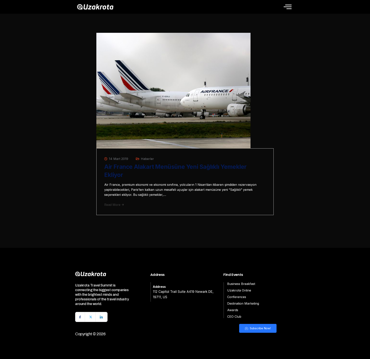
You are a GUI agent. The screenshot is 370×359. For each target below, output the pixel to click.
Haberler (147, 159)
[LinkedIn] (101, 317)
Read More (112, 205)
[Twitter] (91, 317)
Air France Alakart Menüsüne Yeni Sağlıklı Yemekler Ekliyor (175, 170)
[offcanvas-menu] (287, 7)
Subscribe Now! (260, 328)
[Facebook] (80, 317)
